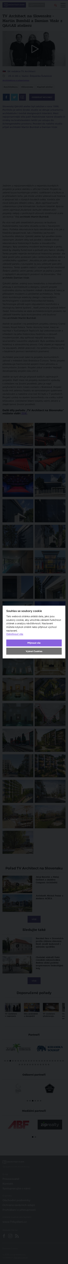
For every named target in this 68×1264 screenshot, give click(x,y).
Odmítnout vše (14, 634)
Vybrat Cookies (34, 651)
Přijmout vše (34, 643)
